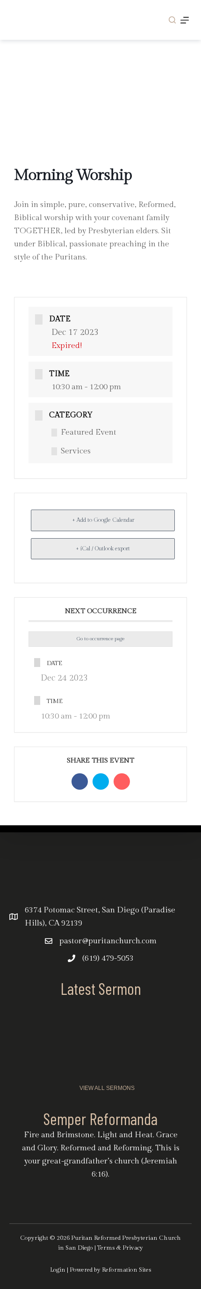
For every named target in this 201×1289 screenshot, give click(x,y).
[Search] (172, 19)
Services (76, 451)
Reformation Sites (126, 1270)
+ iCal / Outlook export (103, 548)
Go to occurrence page (100, 639)
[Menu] (184, 20)
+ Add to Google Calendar (103, 520)
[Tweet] (101, 781)
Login (57, 1270)
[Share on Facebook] (80, 781)
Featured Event (88, 432)
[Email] (122, 781)
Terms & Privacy (120, 1248)
